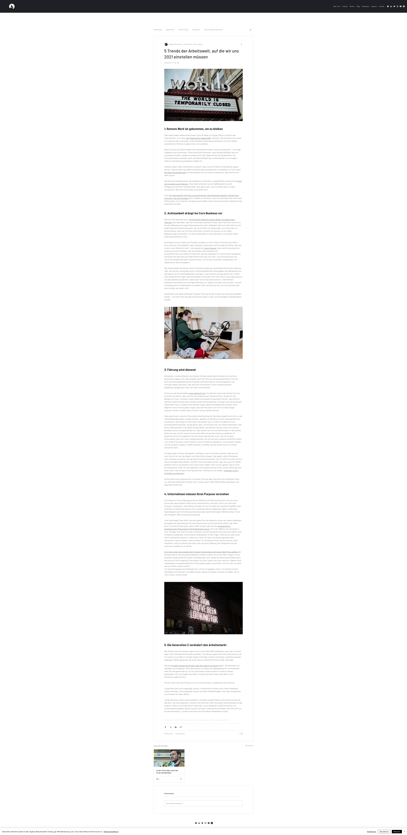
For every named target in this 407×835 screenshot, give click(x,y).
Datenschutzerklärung (111, 832)
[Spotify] (388, 6)
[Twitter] (394, 6)
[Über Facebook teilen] (165, 727)
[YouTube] (401, 6)
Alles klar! (397, 832)
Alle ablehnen (384, 832)
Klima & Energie (183, 30)
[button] (251, 30)
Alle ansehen (249, 745)
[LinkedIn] (391, 6)
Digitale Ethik (170, 30)
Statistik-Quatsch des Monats (213, 30)
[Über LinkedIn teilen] (176, 727)
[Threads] (212, 823)
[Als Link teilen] (181, 727)
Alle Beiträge (158, 30)
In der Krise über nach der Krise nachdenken (167, 771)
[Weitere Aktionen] (241, 44)
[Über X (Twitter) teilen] (170, 727)
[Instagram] (397, 6)
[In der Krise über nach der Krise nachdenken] (169, 758)
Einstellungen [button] (371, 832)
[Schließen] (404, 831)
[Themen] (404, 6)
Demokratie (196, 30)
